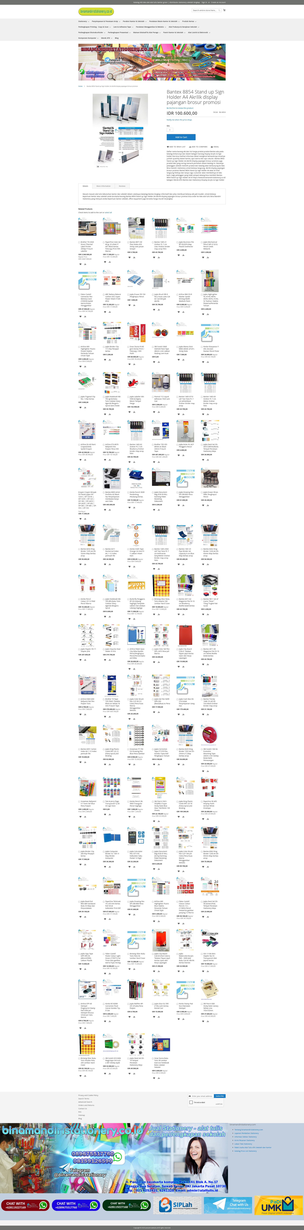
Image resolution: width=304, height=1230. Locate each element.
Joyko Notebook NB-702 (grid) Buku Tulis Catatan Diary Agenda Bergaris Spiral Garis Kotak (113, 401)
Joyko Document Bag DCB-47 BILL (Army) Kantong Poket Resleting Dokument (160, 855)
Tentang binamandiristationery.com (249, 1130)
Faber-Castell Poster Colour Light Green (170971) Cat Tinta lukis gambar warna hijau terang (113, 958)
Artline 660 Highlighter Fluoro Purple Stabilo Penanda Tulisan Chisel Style (88, 351)
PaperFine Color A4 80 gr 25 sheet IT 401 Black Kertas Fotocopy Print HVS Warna (112, 246)
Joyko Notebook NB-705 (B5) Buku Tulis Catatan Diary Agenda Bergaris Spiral (113, 603)
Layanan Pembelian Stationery (247, 1133)
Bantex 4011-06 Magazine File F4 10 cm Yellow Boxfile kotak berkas (211, 652)
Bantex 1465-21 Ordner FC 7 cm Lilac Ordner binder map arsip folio (162, 245)
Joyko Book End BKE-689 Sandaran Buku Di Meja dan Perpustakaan (88, 904)
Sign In (204, 2)
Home (80, 86)
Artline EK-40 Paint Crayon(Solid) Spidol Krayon (88, 446)
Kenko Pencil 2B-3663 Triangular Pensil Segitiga (136, 803)
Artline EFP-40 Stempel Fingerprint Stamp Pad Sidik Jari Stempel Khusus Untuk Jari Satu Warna (88, 1010)
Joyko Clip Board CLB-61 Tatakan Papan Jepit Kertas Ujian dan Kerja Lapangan (186, 653)
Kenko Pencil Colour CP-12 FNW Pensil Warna (88, 601)
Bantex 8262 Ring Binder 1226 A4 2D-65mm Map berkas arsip (211, 552)
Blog (80, 1118)
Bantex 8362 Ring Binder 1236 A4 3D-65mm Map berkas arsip (211, 854)
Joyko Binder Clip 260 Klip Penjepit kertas (87, 853)
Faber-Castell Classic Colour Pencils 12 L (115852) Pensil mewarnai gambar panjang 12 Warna (186, 907)
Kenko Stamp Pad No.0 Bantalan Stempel (186, 1006)
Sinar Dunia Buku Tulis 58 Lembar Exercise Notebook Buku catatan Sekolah (161, 1062)
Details (85, 186)
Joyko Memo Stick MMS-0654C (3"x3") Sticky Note (186, 348)
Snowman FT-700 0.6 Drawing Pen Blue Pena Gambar (137, 751)
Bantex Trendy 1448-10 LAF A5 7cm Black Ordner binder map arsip (210, 702)
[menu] (152, 29)
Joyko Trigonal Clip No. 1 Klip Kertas (88, 397)
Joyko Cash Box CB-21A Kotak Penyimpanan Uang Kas (187, 702)
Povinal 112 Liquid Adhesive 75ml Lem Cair (162, 398)
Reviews (122, 186)
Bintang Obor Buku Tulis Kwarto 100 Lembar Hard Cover (162, 601)
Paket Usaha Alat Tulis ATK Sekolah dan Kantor (253, 1147)
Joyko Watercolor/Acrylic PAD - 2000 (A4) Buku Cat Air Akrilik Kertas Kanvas (186, 958)
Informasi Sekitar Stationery (246, 1137)
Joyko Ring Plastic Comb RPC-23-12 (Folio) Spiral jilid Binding (112, 752)
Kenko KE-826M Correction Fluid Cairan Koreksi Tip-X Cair (112, 1007)
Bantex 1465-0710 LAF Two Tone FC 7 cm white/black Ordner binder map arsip (187, 401)
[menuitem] (83, 21)
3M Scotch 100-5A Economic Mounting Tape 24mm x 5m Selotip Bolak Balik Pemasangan (211, 754)
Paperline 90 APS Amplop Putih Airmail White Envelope (210, 804)
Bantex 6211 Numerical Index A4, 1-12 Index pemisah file (112, 552)
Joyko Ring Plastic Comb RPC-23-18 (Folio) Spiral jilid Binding (186, 804)
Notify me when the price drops (179, 120)
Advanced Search (85, 1102)
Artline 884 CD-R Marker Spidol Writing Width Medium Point (185, 297)
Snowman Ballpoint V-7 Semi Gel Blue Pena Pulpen (88, 803)
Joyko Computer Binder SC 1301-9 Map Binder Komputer (112, 854)
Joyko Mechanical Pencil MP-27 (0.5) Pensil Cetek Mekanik (210, 245)
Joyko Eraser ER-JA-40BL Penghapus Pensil (210, 494)
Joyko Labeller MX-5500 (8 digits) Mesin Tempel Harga (137, 399)
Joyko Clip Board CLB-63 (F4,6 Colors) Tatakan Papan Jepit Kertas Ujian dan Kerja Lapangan (162, 958)
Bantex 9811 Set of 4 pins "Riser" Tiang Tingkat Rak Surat (210, 602)
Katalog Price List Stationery (246, 1151)
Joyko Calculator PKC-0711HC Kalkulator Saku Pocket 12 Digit (136, 854)
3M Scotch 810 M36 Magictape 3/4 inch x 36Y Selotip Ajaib (113, 1060)
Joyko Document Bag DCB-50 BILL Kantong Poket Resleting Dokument (160, 496)
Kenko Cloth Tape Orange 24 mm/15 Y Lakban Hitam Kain (137, 552)
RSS (79, 1112)
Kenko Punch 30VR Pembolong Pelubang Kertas (137, 494)
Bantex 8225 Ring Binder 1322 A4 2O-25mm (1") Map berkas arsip (186, 752)
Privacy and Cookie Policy (88, 1095)
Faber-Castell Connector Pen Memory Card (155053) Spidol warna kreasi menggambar (87, 300)
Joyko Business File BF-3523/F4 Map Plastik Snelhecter (186, 244)
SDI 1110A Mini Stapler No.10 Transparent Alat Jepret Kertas (210, 957)
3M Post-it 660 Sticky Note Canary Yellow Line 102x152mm (210, 1007)
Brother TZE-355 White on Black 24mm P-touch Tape (160, 447)
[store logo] (96, 11)
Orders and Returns (86, 1105)
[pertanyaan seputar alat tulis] (228, 1213)
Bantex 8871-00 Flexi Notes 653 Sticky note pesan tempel (137, 245)
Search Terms (83, 1098)
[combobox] (206, 10)
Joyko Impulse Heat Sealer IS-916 (112, 650)
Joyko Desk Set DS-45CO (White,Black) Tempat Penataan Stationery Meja (210, 447)
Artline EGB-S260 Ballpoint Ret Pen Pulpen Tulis (87, 701)
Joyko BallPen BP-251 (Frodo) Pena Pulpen (136, 1006)
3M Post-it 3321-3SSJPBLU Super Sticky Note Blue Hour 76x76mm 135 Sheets (162, 805)
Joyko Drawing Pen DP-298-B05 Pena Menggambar (186, 494)
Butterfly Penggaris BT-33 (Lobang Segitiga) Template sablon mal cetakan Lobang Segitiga (137, 603)
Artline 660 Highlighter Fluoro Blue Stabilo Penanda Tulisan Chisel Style (161, 905)
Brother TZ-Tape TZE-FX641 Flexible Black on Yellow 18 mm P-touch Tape (112, 702)
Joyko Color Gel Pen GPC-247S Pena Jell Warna (162, 651)
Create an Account (218, 2)
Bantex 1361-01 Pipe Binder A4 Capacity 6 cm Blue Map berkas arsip (186, 552)
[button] (80, 264)
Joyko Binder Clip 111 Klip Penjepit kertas (112, 348)
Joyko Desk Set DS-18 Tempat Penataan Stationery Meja (137, 1061)
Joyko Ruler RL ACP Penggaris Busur (186, 445)
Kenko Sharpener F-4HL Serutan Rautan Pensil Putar (211, 348)
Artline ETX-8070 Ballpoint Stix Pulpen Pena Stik (112, 446)
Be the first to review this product (180, 108)
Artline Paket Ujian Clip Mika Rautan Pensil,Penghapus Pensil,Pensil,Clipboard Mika (137, 653)
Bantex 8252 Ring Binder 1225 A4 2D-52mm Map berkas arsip (88, 552)
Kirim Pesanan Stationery (245, 1140)
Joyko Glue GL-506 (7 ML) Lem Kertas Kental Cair (161, 1006)
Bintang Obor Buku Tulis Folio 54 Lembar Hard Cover (137, 955)
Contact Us (82, 1108)
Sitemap (81, 1115)
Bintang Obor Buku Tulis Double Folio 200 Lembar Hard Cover (88, 1061)
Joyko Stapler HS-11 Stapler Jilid (88, 650)
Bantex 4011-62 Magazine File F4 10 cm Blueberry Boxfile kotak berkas (187, 602)
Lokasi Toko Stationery (243, 1144)
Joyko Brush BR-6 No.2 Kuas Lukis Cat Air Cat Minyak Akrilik (162, 297)
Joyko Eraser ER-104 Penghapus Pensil (137, 295)
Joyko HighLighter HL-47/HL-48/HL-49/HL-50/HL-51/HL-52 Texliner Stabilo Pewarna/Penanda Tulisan (211, 300)
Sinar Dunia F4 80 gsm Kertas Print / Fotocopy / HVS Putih (137, 349)
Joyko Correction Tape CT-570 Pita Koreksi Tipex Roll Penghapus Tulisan (161, 752)
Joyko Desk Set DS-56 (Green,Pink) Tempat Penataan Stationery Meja (210, 904)
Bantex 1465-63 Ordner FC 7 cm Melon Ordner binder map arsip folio (210, 401)
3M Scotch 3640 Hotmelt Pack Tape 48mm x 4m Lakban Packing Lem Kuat (162, 349)
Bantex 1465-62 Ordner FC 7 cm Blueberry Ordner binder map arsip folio (137, 448)
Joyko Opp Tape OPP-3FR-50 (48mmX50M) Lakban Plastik (87, 957)
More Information (104, 186)
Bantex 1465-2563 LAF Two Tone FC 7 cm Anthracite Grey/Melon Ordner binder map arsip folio (162, 554)
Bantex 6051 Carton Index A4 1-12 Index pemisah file (88, 751)
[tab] (85, 186)
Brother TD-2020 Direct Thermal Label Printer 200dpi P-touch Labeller (87, 246)
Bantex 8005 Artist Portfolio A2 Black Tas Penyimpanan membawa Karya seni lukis (112, 496)
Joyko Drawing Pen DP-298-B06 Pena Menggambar (137, 903)
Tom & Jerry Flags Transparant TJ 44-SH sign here (112, 803)
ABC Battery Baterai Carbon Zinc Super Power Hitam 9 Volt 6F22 (113, 297)
